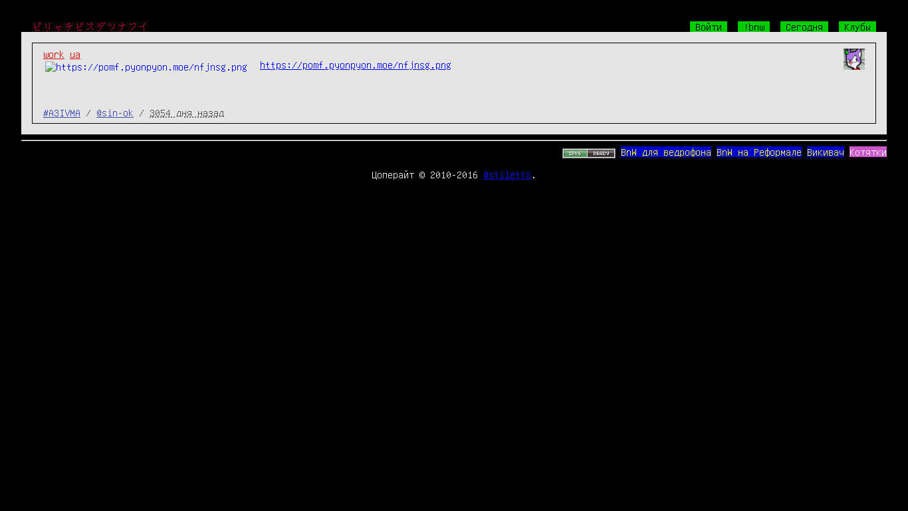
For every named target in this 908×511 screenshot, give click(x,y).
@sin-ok (115, 112)
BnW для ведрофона (666, 151)
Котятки (868, 151)
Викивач (825, 151)
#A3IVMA (61, 112)
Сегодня (804, 26)
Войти (708, 26)
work (53, 54)
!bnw (753, 26)
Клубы (857, 26)
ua (75, 54)
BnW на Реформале (759, 151)
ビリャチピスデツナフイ (90, 26)
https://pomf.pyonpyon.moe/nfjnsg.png (355, 64)
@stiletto (507, 174)
